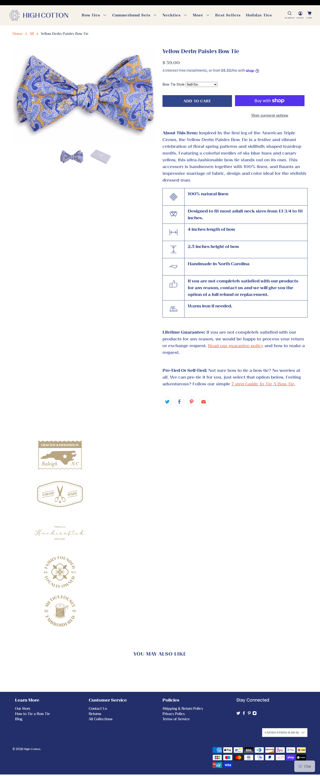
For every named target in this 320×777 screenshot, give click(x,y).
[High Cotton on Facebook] (244, 714)
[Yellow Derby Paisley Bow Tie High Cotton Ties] (85, 95)
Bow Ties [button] (91, 15)
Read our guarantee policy (235, 345)
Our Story (22, 709)
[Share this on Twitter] (167, 401)
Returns (95, 714)
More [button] (198, 15)
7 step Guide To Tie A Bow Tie (263, 384)
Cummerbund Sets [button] (131, 15)
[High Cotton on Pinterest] (249, 714)
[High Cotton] (39, 15)
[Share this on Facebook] (179, 401)
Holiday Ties (259, 15)
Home (17, 34)
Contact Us (98, 709)
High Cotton (32, 749)
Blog (18, 719)
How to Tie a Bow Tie (32, 714)
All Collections (100, 719)
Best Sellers (228, 15)
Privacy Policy (173, 714)
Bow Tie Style (173, 84)
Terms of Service (176, 719)
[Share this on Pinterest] (191, 401)
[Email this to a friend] (203, 401)
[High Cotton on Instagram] (254, 714)
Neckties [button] (171, 15)
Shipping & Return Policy (182, 709)
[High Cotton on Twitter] (238, 714)
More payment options (269, 115)
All (32, 34)
